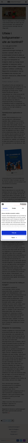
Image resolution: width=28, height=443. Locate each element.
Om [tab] (23, 208)
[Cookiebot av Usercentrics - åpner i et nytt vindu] (20, 204)
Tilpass (13, 237)
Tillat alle (14, 232)
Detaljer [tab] (14, 208)
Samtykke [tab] (5, 208)
